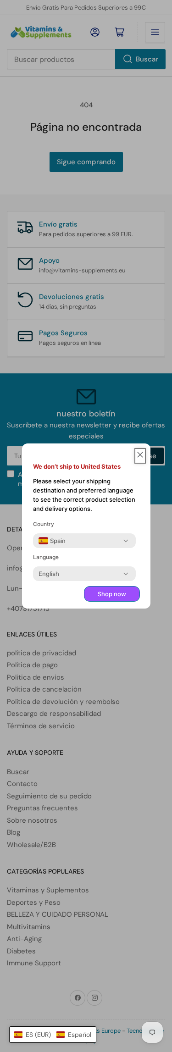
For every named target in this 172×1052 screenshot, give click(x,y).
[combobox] (52, 540)
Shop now (112, 594)
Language (46, 557)
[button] (53, 1034)
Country (43, 523)
